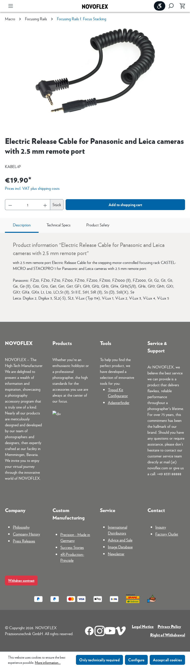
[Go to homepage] (95, 6)
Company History (26, 534)
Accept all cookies (167, 660)
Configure (136, 660)
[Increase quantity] (45, 204)
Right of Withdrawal (167, 635)
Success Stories (72, 547)
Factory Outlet (166, 534)
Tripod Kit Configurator (118, 392)
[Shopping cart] (181, 6)
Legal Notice (143, 626)
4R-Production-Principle (72, 557)
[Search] (171, 6)
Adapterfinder (118, 402)
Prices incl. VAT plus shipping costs (32, 188)
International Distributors (117, 530)
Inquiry (160, 527)
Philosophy (21, 527)
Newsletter (116, 554)
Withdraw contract (21, 580)
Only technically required (99, 660)
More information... (48, 662)
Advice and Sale (120, 540)
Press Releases (24, 541)
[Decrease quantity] (10, 204)
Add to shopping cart (125, 204)
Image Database (120, 547)
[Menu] (10, 6)
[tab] (22, 225)
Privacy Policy (169, 626)
